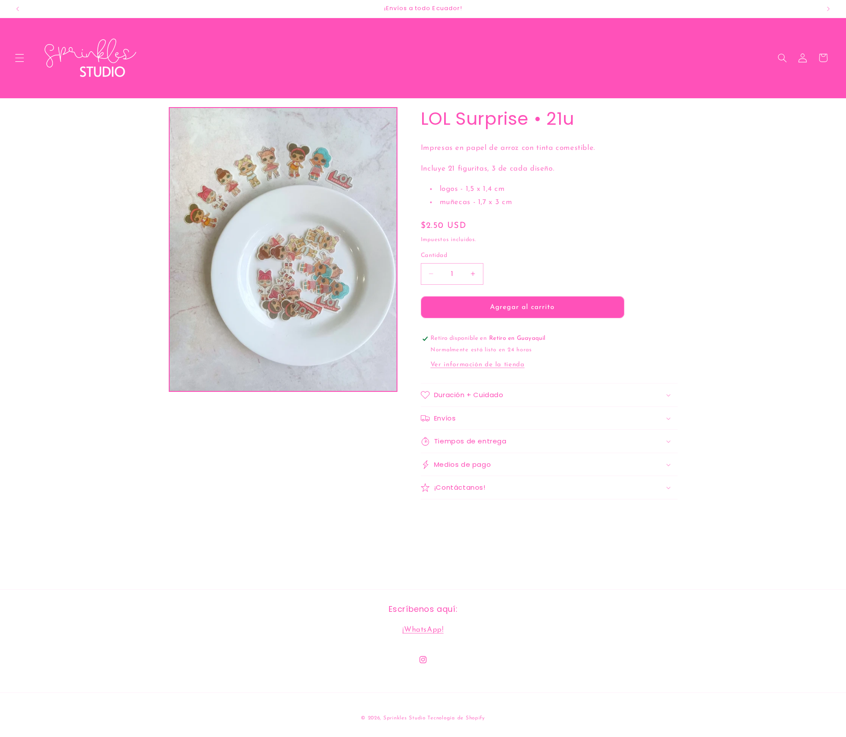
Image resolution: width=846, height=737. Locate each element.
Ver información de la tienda (477, 364)
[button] (19, 58)
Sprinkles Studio (404, 718)
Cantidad (434, 255)
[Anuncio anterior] (17, 9)
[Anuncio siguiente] (828, 9)
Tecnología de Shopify (456, 718)
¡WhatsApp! (422, 629)
